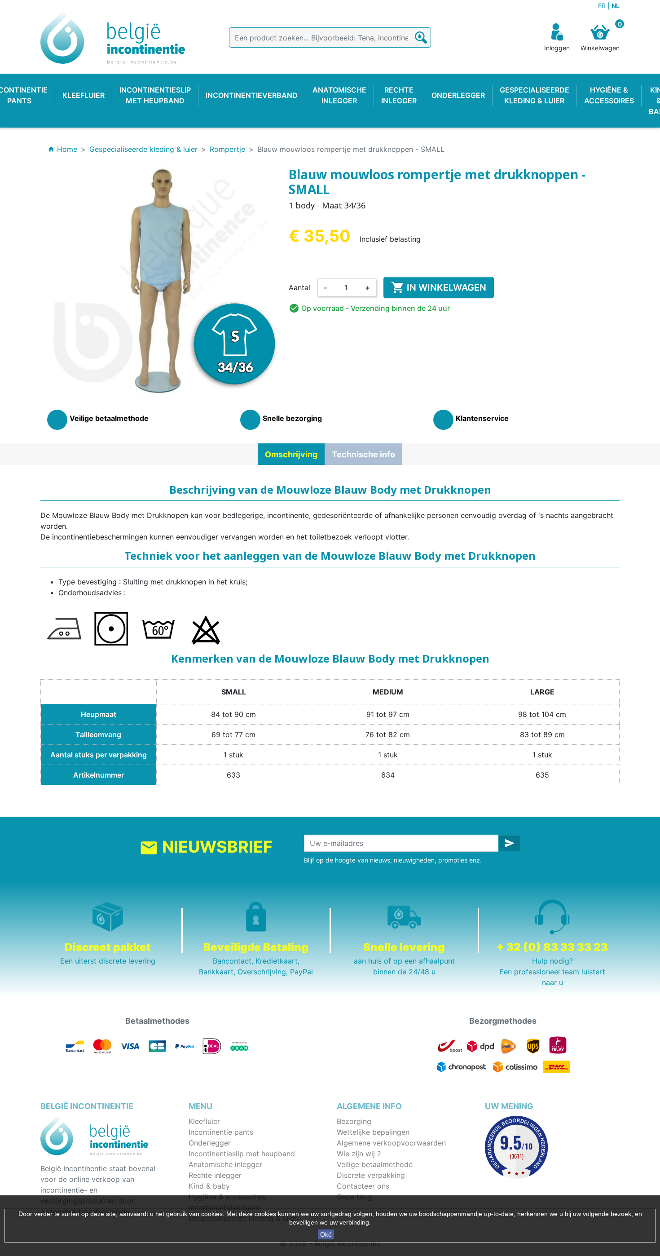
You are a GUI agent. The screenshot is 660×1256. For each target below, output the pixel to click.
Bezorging (354, 1121)
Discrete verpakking (371, 1175)
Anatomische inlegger (225, 1164)
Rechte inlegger (215, 1175)
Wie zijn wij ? (359, 1153)
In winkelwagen (438, 287)
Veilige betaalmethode (375, 1164)
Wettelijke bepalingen (373, 1132)
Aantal (299, 287)
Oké (326, 1234)
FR (602, 5)
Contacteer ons (363, 1185)
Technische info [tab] (363, 454)
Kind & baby (209, 1185)
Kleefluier (204, 1121)
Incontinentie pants (221, 1132)
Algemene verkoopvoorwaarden (391, 1142)
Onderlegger (210, 1142)
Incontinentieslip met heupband (242, 1153)
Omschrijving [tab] (291, 454)
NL (616, 5)
